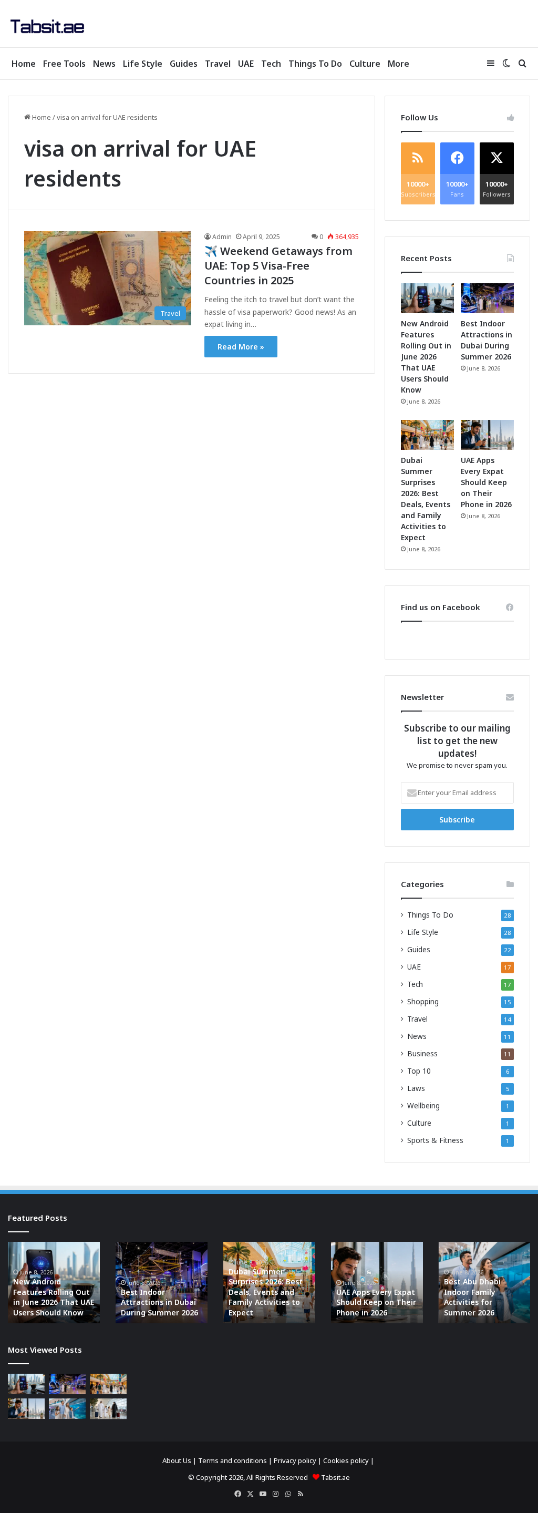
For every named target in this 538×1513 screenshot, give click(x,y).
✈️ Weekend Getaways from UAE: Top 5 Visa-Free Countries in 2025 (278, 265)
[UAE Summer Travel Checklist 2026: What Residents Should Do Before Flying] (108, 1408)
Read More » (241, 347)
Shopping (423, 1001)
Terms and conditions (232, 1460)
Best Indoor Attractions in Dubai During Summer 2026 (159, 1302)
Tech (271, 63)
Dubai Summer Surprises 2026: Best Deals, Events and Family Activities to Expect (266, 1292)
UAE (246, 63)
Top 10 (419, 1071)
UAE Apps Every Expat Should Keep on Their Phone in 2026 (486, 482)
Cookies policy (346, 1460)
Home (24, 63)
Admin (222, 236)
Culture (364, 63)
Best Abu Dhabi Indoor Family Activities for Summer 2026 (472, 1297)
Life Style (142, 63)
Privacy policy (295, 1460)
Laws (416, 1088)
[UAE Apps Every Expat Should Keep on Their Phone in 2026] (487, 435)
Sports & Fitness (435, 1140)
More (398, 63)
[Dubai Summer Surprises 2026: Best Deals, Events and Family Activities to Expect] (427, 435)
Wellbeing (423, 1105)
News (104, 63)
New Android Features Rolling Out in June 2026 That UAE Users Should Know (426, 356)
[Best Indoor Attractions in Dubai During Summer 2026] (487, 298)
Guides (184, 63)
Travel (218, 63)
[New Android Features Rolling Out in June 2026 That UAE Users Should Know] (427, 298)
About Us (176, 1460)
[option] (54, 1282)
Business (422, 1053)
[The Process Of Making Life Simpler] (47, 26)
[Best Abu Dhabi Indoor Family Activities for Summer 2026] (67, 1408)
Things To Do (315, 63)
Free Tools (64, 63)
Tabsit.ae (335, 1477)
